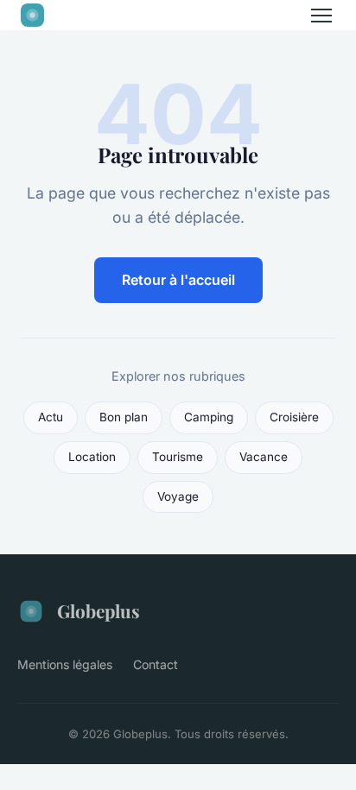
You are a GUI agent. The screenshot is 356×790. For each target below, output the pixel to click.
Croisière (294, 417)
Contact (155, 664)
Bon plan (123, 417)
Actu (50, 417)
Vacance (263, 457)
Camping (208, 417)
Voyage (178, 496)
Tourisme (177, 457)
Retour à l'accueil (178, 279)
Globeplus (98, 610)
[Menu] (321, 15)
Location (92, 457)
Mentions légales (64, 664)
